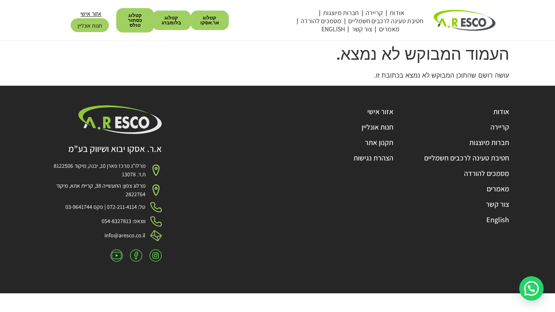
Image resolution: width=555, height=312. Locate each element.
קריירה (374, 13)
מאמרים (389, 29)
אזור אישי (91, 13)
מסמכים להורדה (321, 21)
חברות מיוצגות (341, 13)
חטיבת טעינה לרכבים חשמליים (385, 21)
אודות (397, 13)
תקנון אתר (379, 142)
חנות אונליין (90, 25)
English (333, 29)
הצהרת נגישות (373, 157)
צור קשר (362, 29)
